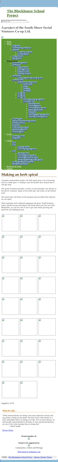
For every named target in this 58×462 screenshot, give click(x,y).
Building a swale (34, 106)
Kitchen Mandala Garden (37, 117)
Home (9, 42)
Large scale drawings (20, 164)
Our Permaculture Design (27, 83)
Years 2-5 (26, 89)
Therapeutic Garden (19, 63)
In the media (17, 59)
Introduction (27, 85)
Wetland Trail (17, 119)
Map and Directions (25, 52)
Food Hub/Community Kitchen (24, 121)
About (9, 44)
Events (9, 134)
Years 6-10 (27, 91)
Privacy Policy (7, 430)
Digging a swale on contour (38, 115)
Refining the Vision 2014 (21, 48)
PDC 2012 (22, 98)
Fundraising (16, 76)
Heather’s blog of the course (34, 100)
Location (15, 50)
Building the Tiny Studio (27, 149)
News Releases (17, 57)
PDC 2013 (21, 95)
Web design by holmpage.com (29, 452)
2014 (14, 143)
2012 (14, 151)
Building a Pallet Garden (27, 156)
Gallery (9, 141)
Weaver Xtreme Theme (43, 457)
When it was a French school (23, 162)
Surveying (32, 113)
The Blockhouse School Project (20, 457)
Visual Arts (16, 65)
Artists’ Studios (23, 70)
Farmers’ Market (18, 136)
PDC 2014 (21, 93)
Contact (10, 169)
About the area (23, 55)
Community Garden (19, 130)
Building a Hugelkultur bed (28, 158)
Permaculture (17, 80)
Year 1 (25, 87)
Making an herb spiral (37, 108)
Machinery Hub (18, 132)
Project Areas (12, 61)
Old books (16, 126)
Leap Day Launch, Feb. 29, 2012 (30, 160)
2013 (14, 145)
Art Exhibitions (23, 72)
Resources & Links (14, 166)
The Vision (16, 46)
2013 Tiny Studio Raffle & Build (30, 78)
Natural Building (18, 123)
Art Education (23, 67)
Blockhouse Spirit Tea (20, 128)
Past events (16, 138)
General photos (34, 104)
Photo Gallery (28, 102)
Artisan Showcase (24, 74)
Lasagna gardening (35, 111)
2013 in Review (24, 147)
